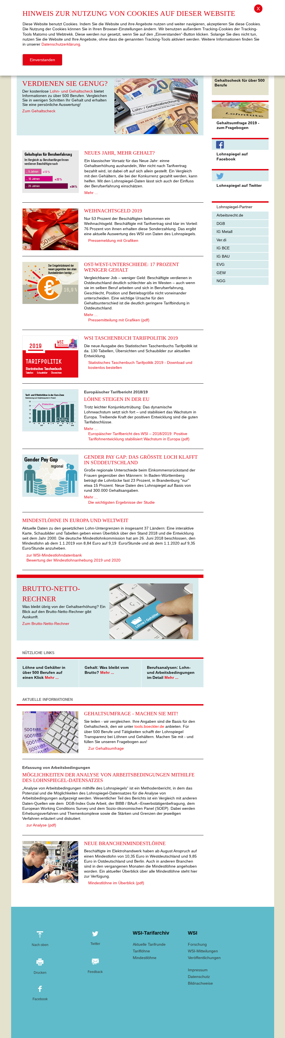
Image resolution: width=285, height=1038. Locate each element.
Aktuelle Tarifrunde (149, 944)
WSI (192, 933)
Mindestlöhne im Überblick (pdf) (116, 883)
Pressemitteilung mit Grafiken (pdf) (118, 320)
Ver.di (221, 240)
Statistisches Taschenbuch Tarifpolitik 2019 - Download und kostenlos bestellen (140, 365)
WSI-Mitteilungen (203, 951)
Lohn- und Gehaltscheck (71, 91)
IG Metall (224, 231)
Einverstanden (42, 60)
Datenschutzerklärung (60, 44)
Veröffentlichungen (204, 957)
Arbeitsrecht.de (230, 215)
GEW (221, 272)
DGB (221, 223)
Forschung (197, 944)
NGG (221, 281)
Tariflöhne (141, 951)
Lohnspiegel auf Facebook (232, 156)
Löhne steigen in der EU (116, 399)
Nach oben (40, 943)
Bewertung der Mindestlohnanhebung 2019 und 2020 (73, 560)
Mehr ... (91, 192)
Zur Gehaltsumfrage (106, 748)
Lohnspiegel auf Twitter (239, 185)
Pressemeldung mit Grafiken (113, 240)
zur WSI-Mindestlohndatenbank (54, 555)
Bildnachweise (200, 983)
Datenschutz (199, 976)
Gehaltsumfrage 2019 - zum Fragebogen (238, 125)
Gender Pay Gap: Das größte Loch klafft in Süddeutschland (141, 459)
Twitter (95, 943)
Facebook (40, 997)
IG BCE (223, 248)
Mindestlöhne (144, 957)
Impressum (198, 970)
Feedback (95, 970)
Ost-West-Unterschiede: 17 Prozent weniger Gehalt (131, 267)
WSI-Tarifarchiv (151, 933)
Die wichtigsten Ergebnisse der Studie (121, 502)
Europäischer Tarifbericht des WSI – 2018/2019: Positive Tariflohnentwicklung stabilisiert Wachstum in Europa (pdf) (139, 436)
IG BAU (223, 256)
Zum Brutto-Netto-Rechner (45, 623)
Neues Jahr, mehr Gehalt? (119, 153)
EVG (221, 264)
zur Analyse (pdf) (41, 825)
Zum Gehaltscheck (38, 111)
